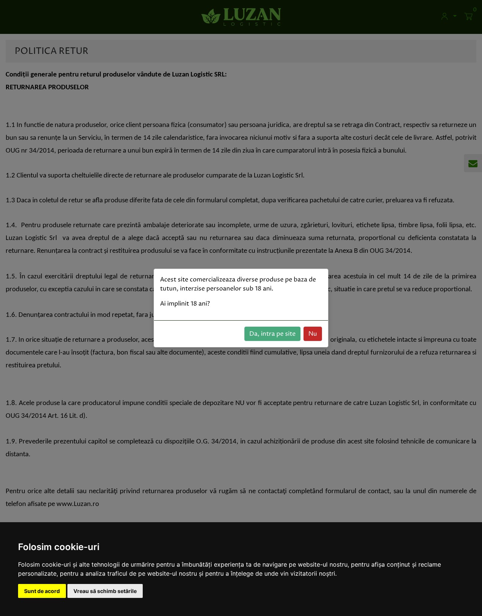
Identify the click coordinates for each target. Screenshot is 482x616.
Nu (312, 334)
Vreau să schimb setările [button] (105, 591)
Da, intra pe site (272, 334)
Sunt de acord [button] (42, 591)
